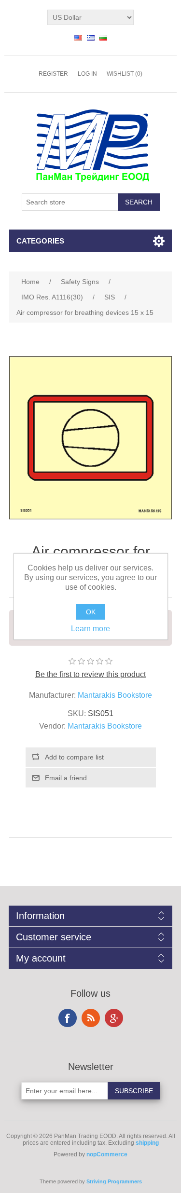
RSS (91, 1018)
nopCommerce (106, 1154)
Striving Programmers (114, 1181)
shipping (147, 1142)
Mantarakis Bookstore (115, 695)
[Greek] (91, 37)
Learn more (90, 628)
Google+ (114, 1018)
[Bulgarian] (103, 37)
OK (91, 612)
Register (53, 73)
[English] (78, 37)
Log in (87, 73)
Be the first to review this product (90, 674)
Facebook (67, 1018)
